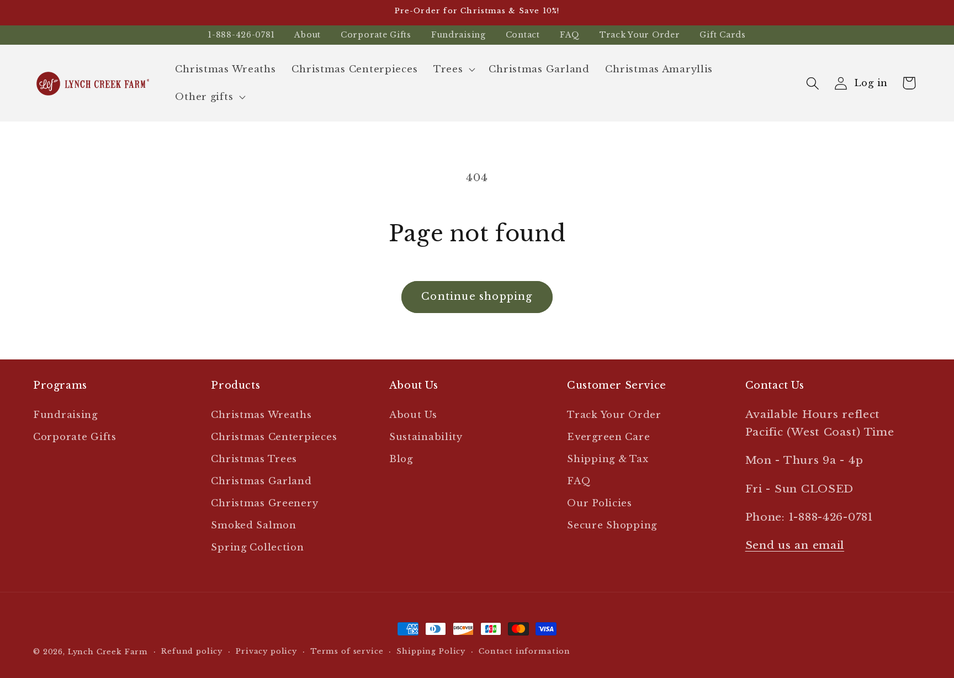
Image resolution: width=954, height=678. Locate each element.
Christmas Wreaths (261, 415)
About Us (413, 415)
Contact (523, 35)
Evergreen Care (608, 437)
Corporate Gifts (376, 35)
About (307, 35)
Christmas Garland (261, 481)
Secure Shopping (612, 525)
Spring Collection (257, 547)
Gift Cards (722, 35)
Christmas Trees (254, 459)
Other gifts (204, 97)
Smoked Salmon (253, 525)
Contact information (524, 651)
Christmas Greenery (264, 503)
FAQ (570, 35)
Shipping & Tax (607, 459)
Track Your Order (640, 35)
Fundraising (458, 35)
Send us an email (795, 545)
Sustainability (426, 437)
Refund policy (191, 651)
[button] (453, 69)
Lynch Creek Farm (108, 651)
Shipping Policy (430, 651)
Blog (401, 459)
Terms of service (346, 651)
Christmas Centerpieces (274, 437)
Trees (448, 69)
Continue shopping (476, 296)
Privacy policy (266, 651)
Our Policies (599, 503)
